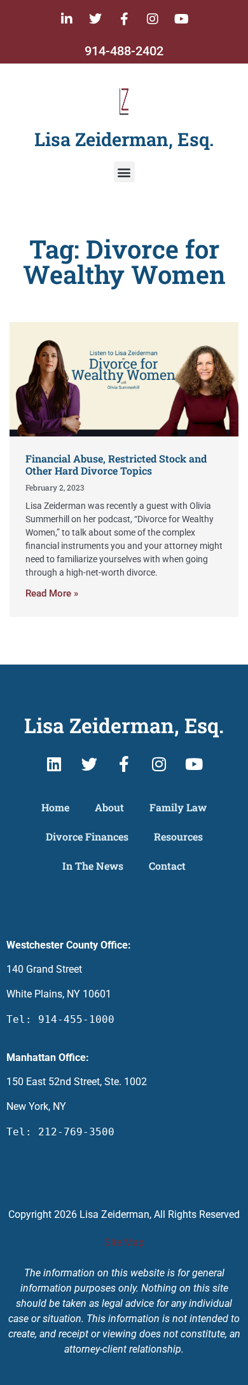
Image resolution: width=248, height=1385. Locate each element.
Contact (167, 865)
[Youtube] (181, 19)
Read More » (51, 593)
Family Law (178, 807)
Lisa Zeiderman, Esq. (124, 139)
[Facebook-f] (124, 19)
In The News (92, 865)
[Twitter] (95, 19)
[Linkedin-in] (66, 19)
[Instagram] (152, 19)
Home (55, 807)
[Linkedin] (54, 764)
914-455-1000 (76, 1019)
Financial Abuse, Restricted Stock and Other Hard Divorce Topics (116, 464)
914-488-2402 (124, 50)
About (109, 807)
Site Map (124, 1242)
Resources (178, 836)
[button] (124, 171)
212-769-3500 (76, 1132)
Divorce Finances (87, 836)
